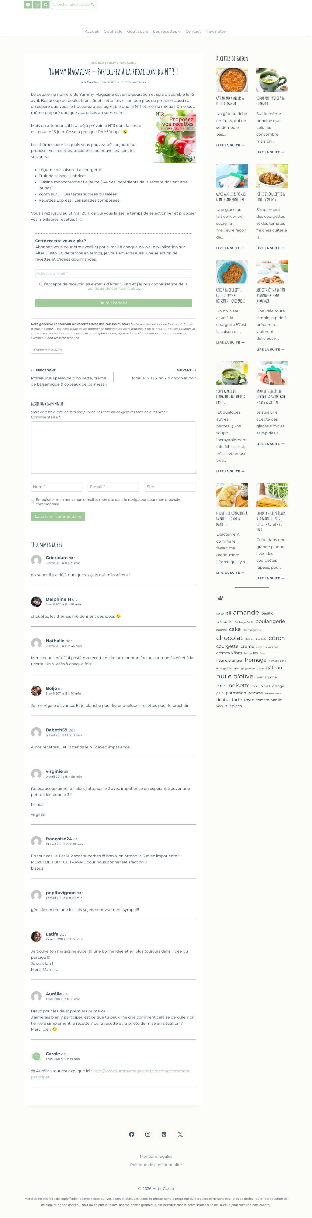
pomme (255, 693)
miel (221, 685)
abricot (220, 613)
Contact (193, 31)
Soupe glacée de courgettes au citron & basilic (231, 397)
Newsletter (216, 31)
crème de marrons (267, 646)
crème (247, 646)
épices (235, 706)
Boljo (51, 688)
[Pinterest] (45, 4)
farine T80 (251, 653)
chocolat (229, 637)
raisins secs (273, 693)
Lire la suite (230, 145)
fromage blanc (277, 660)
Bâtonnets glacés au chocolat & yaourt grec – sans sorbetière (271, 397)
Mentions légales (156, 1156)
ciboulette (261, 639)
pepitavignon (61, 892)
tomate (262, 700)
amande (246, 612)
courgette (227, 646)
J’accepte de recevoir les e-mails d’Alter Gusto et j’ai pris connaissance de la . (115, 286)
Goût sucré (138, 31)
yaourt (221, 706)
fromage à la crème (227, 668)
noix (255, 686)
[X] (180, 1134)
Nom (39, 487)
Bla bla (97, 63)
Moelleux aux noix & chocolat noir (164, 374)
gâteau (274, 668)
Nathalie (55, 640)
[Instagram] (37, 4)
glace (260, 668)
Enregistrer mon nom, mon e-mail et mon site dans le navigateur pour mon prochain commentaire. (108, 501)
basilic (267, 613)
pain (220, 693)
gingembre (248, 668)
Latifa (52, 934)
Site (150, 487)
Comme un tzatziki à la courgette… (270, 100)
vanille (276, 700)
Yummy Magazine (121, 63)
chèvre (249, 639)
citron (277, 638)
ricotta (223, 699)
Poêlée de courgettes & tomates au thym (270, 196)
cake (235, 629)
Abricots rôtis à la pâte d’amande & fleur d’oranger (270, 295)
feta (262, 653)
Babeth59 (56, 729)
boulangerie (270, 621)
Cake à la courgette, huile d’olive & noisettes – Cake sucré (230, 295)
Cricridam (57, 557)
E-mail (97, 487)
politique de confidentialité (113, 288)
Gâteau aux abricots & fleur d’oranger (230, 100)
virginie (54, 771)
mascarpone (266, 677)
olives (265, 686)
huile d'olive (234, 676)
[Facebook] (28, 4)
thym (249, 699)
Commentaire (45, 417)
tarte (237, 699)
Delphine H (58, 599)
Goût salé (113, 31)
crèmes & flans (229, 653)
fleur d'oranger (229, 660)
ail (228, 613)
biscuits (224, 621)
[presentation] (232, 80)
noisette (239, 685)
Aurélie (54, 993)
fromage (256, 660)
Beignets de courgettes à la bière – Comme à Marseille (231, 519)
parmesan (236, 692)
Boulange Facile (244, 622)
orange (278, 686)
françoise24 (59, 838)
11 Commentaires (133, 82)
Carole (53, 1053)
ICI (80, 219)
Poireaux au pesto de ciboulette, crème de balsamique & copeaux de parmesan (69, 377)
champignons (252, 629)
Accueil (92, 31)
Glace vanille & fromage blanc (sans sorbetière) (231, 196)
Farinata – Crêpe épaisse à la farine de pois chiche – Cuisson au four (271, 521)
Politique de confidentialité (156, 1164)
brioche (221, 629)
